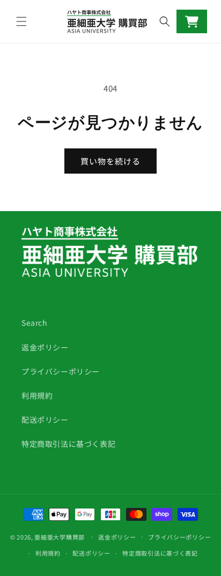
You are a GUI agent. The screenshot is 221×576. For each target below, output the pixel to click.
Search (34, 322)
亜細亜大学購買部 (59, 536)
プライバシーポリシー (60, 371)
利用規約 (37, 395)
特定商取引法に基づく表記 (68, 443)
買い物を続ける (110, 161)
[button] (21, 21)
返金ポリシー (45, 347)
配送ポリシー (45, 419)
